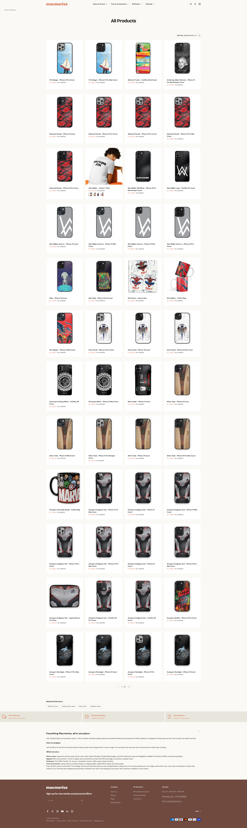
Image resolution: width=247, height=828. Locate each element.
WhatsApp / (166, 796)
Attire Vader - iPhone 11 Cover (139, 402)
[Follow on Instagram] (57, 811)
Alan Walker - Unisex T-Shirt (99, 188)
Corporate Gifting (139, 795)
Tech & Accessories (118, 4)
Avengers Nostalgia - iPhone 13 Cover (103, 672)
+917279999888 (180, 796)
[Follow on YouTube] (62, 811)
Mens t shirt (82, 706)
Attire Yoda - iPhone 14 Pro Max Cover (181, 456)
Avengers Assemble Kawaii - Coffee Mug (64, 510)
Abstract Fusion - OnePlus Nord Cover (142, 80)
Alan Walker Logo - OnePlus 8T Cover (181, 188)
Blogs (112, 799)
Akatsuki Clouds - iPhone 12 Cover (62, 134)
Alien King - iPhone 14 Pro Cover (101, 298)
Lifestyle (149, 4)
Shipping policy (99, 821)
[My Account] (195, 4)
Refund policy (50, 821)
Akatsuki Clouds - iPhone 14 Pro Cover (63, 188)
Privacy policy (61, 821)
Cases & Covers (99, 4)
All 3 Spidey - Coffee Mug (176, 298)
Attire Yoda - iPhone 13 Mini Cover (62, 456)
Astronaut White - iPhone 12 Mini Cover (103, 402)
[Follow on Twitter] (52, 811)
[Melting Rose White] (102, 194)
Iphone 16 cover (53, 706)
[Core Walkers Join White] (90, 194)
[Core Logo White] (94, 194)
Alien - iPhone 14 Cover (58, 298)
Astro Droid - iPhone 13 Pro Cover (101, 350)
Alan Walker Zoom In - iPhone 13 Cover (63, 244)
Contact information (86, 821)
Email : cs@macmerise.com (171, 801)
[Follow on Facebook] (47, 811)
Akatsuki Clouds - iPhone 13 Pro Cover (142, 134)
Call (172, 796)
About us (114, 792)
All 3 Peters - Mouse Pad (137, 298)
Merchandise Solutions (141, 792)
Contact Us (137, 799)
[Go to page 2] (128, 686)
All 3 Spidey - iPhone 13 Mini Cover (62, 350)
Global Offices (116, 803)
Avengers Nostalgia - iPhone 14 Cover (181, 672)
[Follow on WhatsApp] (72, 811)
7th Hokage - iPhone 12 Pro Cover (62, 80)
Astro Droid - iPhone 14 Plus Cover (180, 350)
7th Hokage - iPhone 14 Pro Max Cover (103, 80)
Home (6, 10)
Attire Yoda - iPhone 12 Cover (178, 402)
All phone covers (95, 706)
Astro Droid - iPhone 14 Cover (139, 350)
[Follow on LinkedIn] (67, 811)
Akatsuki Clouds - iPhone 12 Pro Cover (103, 134)
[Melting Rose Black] (98, 194)
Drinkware (136, 4)
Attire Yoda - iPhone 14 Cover (139, 456)
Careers (113, 795)
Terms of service (72, 821)
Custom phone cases (68, 706)
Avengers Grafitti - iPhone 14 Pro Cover (182, 618)
